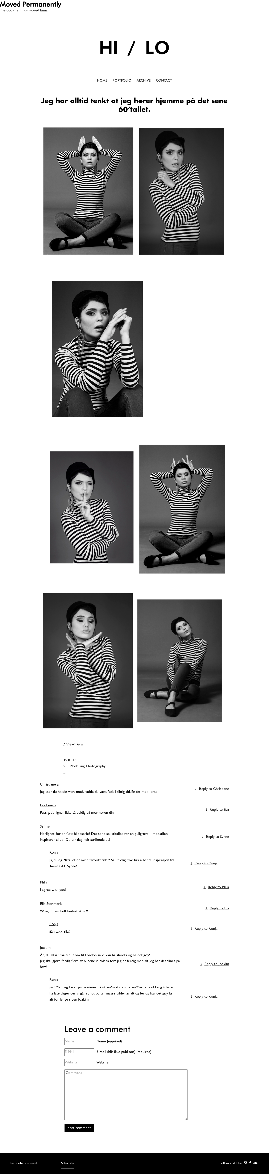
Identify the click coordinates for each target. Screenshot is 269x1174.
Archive (144, 80)
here (43, 10)
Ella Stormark (51, 904)
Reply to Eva (219, 810)
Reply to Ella (219, 908)
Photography (95, 766)
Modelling (77, 766)
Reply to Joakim (216, 964)
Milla (43, 882)
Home (102, 80)
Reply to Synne (217, 837)
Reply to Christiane (214, 789)
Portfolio (122, 80)
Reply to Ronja (206, 863)
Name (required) (109, 1041)
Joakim (45, 948)
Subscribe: (18, 1163)
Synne (45, 826)
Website (102, 1062)
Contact (164, 80)
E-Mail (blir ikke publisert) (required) (123, 1052)
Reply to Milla (218, 887)
